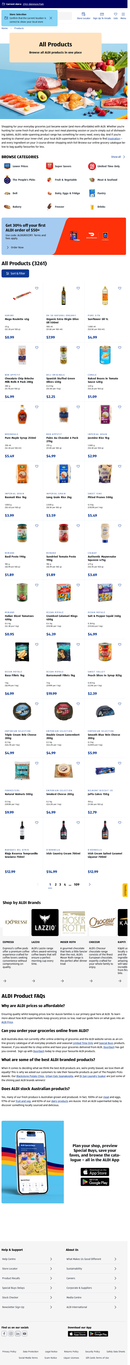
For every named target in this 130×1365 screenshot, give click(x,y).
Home (5, 28)
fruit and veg (23, 1101)
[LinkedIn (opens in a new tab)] (17, 1333)
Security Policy (92, 1351)
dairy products (59, 1101)
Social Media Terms (28, 1357)
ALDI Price (7, 1022)
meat (106, 1097)
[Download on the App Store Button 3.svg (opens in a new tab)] (77, 1334)
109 (76, 884)
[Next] (89, 884)
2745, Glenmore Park (33, 4)
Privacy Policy (9, 1351)
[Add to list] (36, 288)
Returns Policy (71, 1351)
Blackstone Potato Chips (30, 1076)
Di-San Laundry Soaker (93, 1076)
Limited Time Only (83, 1043)
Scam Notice (51, 1357)
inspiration (114, 139)
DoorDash (109, 1047)
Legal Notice (51, 1351)
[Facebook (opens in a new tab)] (4, 1333)
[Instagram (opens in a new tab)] (11, 1333)
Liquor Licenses (71, 1357)
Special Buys (106, 1043)
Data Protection (30, 1351)
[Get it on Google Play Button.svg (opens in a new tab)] (98, 1334)
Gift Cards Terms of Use (97, 1357)
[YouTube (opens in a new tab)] (24, 1333)
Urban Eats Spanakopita (59, 1076)
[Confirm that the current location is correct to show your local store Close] (51, 18)
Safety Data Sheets (116, 1351)
